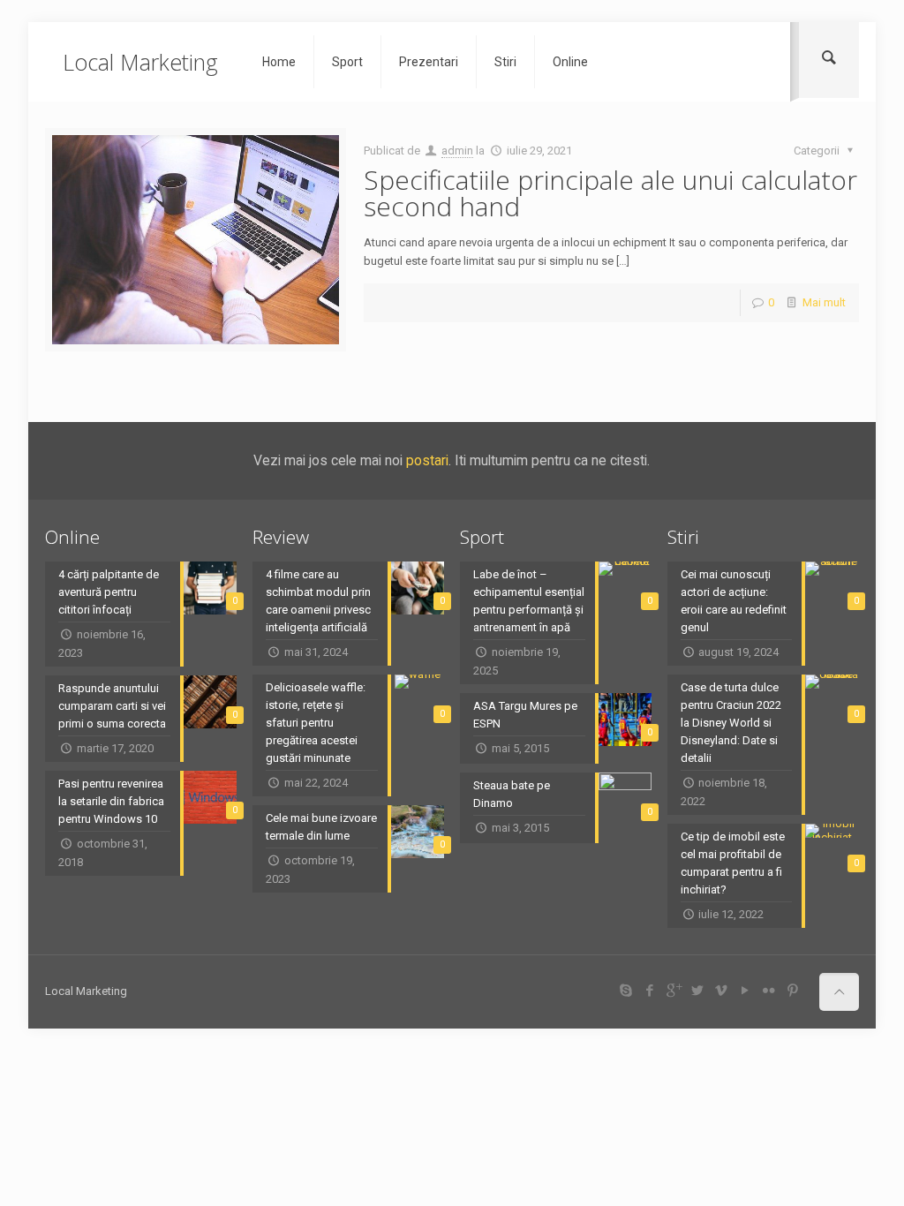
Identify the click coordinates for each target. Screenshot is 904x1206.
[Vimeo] (721, 991)
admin (457, 150)
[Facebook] (649, 991)
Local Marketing (140, 62)
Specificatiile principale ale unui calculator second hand (610, 193)
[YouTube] (744, 991)
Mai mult (824, 302)
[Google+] (673, 991)
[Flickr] (768, 991)
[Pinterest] (792, 991)
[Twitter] (697, 991)
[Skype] (625, 991)
